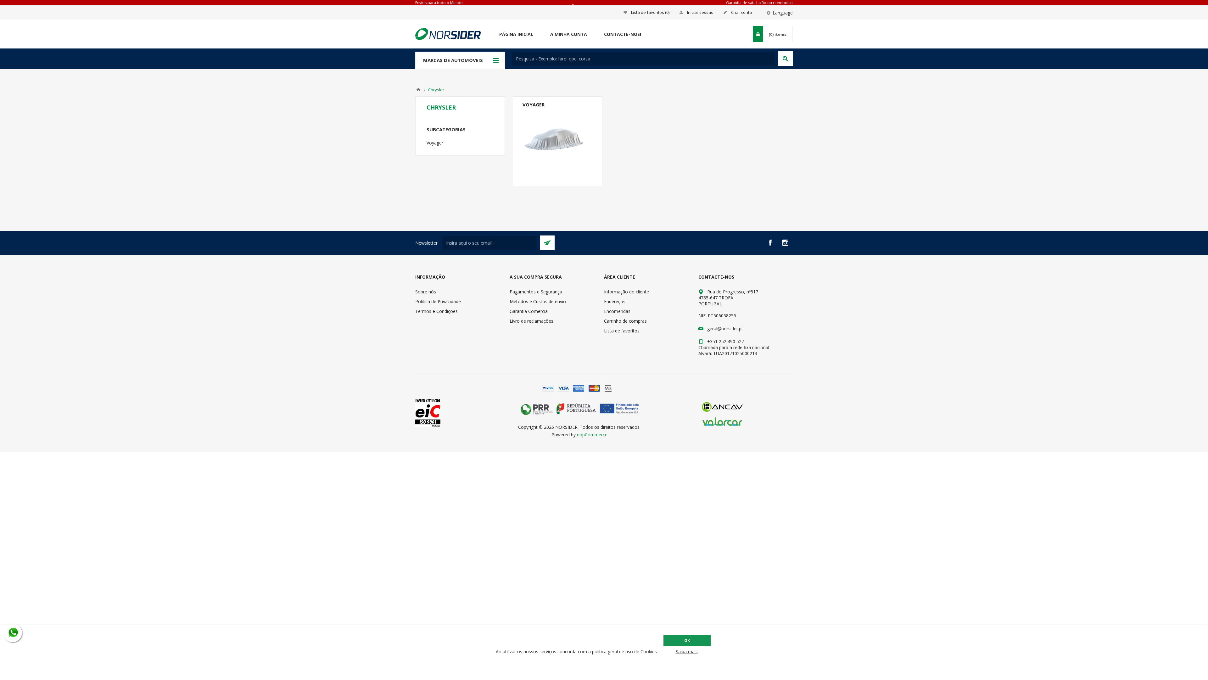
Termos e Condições (436, 311)
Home (418, 90)
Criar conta (741, 12)
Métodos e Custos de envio (538, 301)
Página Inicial (516, 34)
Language (783, 13)
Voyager (534, 104)
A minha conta (568, 34)
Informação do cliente (626, 292)
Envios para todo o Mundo (439, 2)
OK (687, 640)
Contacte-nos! (622, 34)
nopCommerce (592, 435)
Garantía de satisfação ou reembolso (759, 2)
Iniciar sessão (700, 12)
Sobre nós (425, 292)
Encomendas (617, 311)
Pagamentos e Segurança (536, 292)
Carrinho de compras (625, 321)
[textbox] (643, 58)
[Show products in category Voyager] (557, 141)
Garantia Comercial (529, 311)
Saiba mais (687, 651)
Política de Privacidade (438, 301)
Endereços (614, 301)
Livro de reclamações (531, 321)
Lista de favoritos (622, 331)
